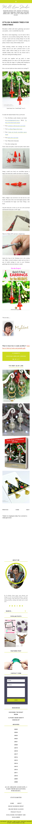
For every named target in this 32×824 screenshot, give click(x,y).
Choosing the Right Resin (16, 713)
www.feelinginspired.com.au (13, 120)
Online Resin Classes (16, 809)
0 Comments (16, 353)
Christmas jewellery (13, 356)
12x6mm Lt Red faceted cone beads (16, 125)
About (19, 803)
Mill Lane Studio (15, 821)
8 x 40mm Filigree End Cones (15, 129)
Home (17, 509)
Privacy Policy (16, 812)
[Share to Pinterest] (18, 359)
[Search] (25, 611)
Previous (5, 509)
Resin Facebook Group (16, 806)
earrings (23, 356)
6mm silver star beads (13, 137)
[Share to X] (15, 359)
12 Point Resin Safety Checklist (16, 719)
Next (28, 509)
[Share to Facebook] (13, 359)
